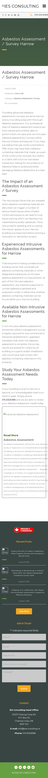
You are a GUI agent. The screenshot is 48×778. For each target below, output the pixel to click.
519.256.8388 (41, 15)
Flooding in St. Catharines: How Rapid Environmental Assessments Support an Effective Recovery (28, 592)
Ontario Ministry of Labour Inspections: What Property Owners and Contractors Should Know (27, 553)
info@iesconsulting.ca (29, 728)
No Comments (11, 103)
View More (24, 611)
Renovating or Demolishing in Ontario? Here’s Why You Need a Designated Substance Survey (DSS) (28, 573)
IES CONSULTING (27, 773)
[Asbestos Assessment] (24, 452)
